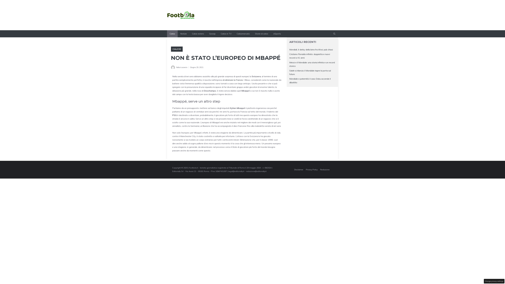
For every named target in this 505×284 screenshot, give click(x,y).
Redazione (325, 169)
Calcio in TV (226, 33)
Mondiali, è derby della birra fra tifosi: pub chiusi (311, 49)
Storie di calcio (261, 33)
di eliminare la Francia (233, 80)
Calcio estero (198, 33)
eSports (277, 33)
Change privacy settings (494, 281)
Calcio (172, 33)
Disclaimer (298, 169)
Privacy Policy (312, 169)
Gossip (212, 33)
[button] (334, 33)
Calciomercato (243, 33)
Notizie (183, 33)
